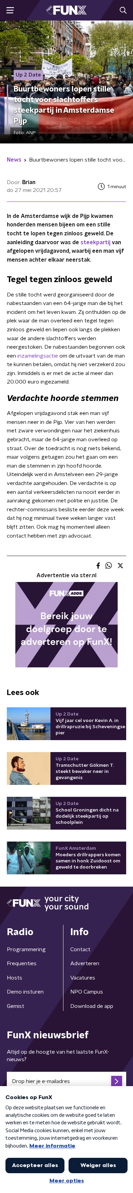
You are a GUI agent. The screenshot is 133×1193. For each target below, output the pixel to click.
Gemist (15, 1006)
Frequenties (21, 963)
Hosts (14, 978)
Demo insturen (25, 992)
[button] (10, 10)
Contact (80, 949)
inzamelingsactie (37, 356)
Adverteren (84, 963)
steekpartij (95, 242)
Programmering (26, 949)
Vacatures (82, 978)
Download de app (91, 1006)
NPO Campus (86, 992)
